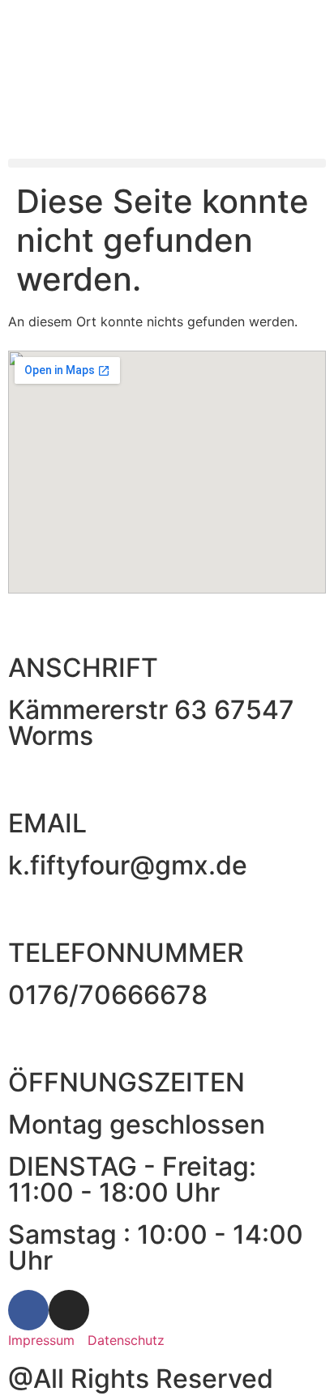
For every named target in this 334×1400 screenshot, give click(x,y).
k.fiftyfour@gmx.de (127, 865)
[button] (167, 163)
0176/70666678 (108, 995)
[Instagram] (69, 1310)
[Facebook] (28, 1310)
